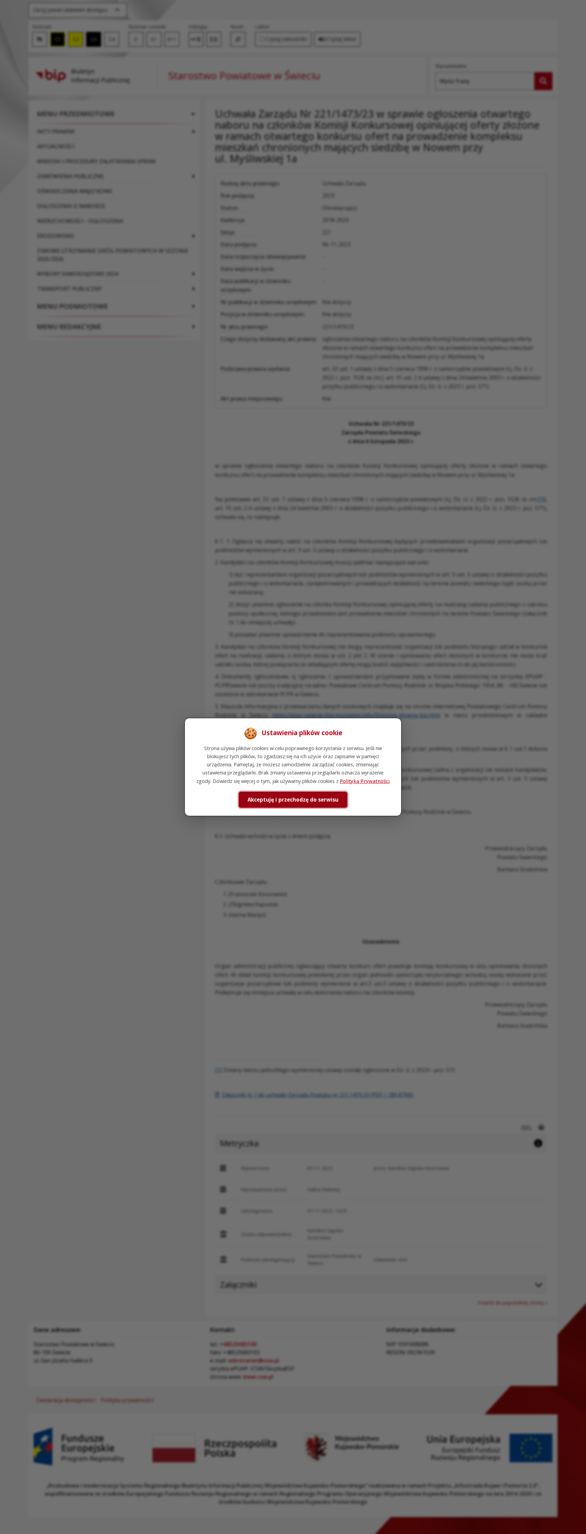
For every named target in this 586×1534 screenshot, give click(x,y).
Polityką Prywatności (365, 781)
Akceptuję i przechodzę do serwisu (293, 799)
